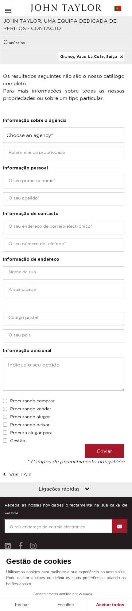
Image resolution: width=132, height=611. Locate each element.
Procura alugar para (31, 432)
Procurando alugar (30, 416)
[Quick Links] (87, 489)
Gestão (17, 440)
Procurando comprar (32, 400)
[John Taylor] (66, 8)
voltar (20, 474)
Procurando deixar (30, 424)
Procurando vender (30, 408)
